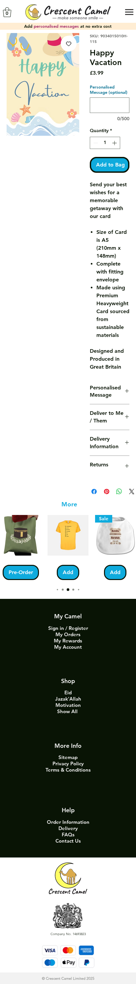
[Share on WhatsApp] (119, 491)
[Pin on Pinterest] (107, 491)
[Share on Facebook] (94, 491)
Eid (68, 692)
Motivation (68, 705)
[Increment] (115, 143)
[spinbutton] (105, 143)
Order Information (68, 822)
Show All (68, 711)
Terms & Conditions (68, 770)
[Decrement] (95, 143)
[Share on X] (132, 491)
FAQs (68, 834)
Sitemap (68, 757)
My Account (68, 647)
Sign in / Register (68, 628)
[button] (7, 12)
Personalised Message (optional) (108, 89)
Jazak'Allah (68, 699)
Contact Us (68, 841)
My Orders (68, 634)
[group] (68, 547)
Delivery (68, 828)
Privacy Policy (68, 763)
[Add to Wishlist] (69, 44)
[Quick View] (20, 535)
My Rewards (68, 641)
